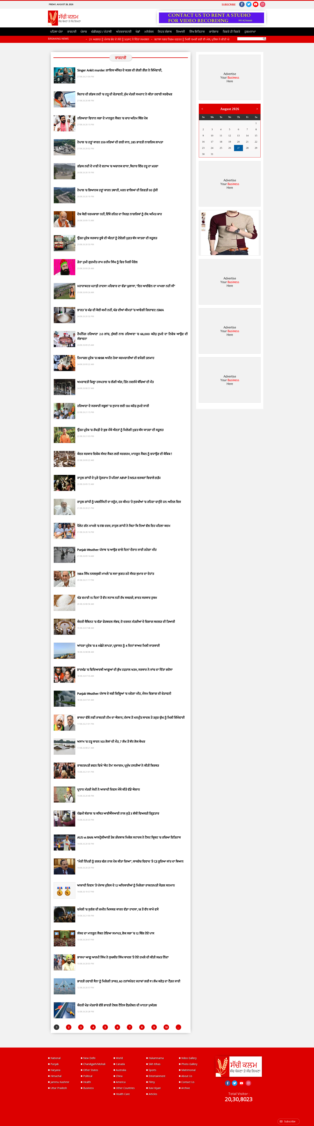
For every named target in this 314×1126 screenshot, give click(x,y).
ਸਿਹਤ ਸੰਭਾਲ (165, 32)
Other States (90, 1070)
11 (221, 135)
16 (203, 141)
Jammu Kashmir (60, 1082)
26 (203, 123)
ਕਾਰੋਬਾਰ (213, 32)
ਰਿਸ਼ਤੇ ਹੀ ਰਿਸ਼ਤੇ (231, 32)
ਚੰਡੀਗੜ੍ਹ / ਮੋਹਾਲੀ (101, 32)
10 (166, 1027)
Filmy (152, 1082)
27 (212, 123)
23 (203, 148)
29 (229, 123)
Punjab (55, 1064)
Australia (121, 1070)
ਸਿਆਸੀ (180, 32)
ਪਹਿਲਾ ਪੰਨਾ (56, 32)
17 (212, 141)
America (121, 1082)
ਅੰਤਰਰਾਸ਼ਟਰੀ (124, 32)
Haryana (55, 1070)
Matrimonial (188, 1070)
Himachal (56, 1076)
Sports (152, 1070)
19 (229, 141)
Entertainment (157, 1076)
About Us (186, 1076)
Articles (153, 1094)
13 (238, 135)
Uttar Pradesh (59, 1088)
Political (87, 1076)
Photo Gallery (189, 1064)
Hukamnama (156, 1058)
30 (238, 123)
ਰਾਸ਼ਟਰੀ (72, 32)
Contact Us (187, 1082)
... (178, 1027)
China (119, 1076)
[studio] (211, 18)
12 (229, 135)
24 (212, 148)
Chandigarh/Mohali (94, 1064)
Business (88, 1088)
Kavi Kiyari (155, 1088)
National (56, 1058)
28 (221, 123)
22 (256, 141)
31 (247, 123)
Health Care (123, 1094)
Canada (120, 1064)
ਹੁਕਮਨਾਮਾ (250, 32)
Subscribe (229, 4)
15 (256, 135)
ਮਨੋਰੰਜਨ (149, 32)
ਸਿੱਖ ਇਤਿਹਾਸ (197, 32)
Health (87, 1082)
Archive (185, 1088)
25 (221, 148)
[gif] (229, 233)
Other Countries (125, 1088)
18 (221, 141)
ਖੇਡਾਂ (138, 32)
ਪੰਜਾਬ (83, 32)
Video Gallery (189, 1058)
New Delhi (89, 1058)
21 (247, 141)
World (119, 1058)
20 (238, 141)
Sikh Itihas (154, 1064)
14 (247, 135)
